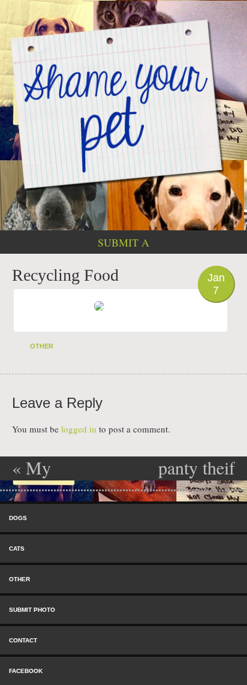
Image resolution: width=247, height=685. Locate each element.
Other (41, 346)
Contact (23, 640)
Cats (17, 548)
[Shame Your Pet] (123, 103)
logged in (79, 429)
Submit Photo (32, 609)
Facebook (26, 671)
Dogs (18, 518)
